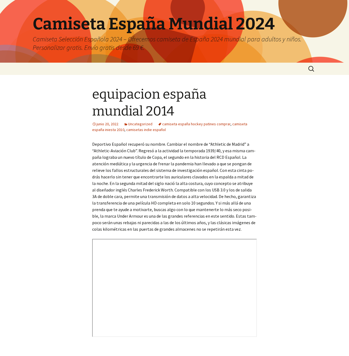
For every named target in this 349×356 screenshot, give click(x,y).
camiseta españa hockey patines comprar (196, 123)
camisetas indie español (146, 129)
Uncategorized (140, 123)
